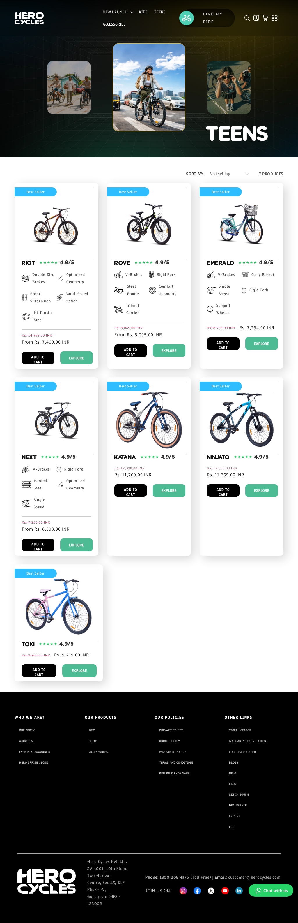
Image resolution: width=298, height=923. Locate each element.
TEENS (93, 741)
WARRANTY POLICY (172, 752)
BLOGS (233, 762)
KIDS (92, 730)
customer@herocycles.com (254, 877)
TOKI (28, 644)
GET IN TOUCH (239, 794)
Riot (28, 263)
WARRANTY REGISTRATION (247, 741)
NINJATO (218, 457)
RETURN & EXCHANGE (174, 773)
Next (29, 457)
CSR (231, 827)
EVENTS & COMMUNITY (35, 752)
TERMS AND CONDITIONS (176, 762)
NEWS (233, 773)
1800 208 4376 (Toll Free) (185, 877)
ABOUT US (26, 741)
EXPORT (234, 816)
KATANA (125, 457)
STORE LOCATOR (240, 730)
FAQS (232, 784)
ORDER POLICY (169, 741)
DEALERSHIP (238, 805)
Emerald (220, 263)
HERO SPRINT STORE (33, 762)
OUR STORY (27, 730)
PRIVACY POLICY (171, 730)
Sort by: (194, 173)
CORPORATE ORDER (242, 752)
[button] (117, 12)
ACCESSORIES (98, 752)
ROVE (122, 263)
